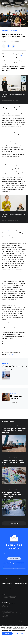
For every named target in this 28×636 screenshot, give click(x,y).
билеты (11, 354)
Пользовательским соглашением (18, 630)
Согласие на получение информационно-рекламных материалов (14, 568)
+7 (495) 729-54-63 (5, 615)
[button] (3, 46)
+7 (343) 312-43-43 (5, 605)
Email (3, 553)
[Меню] (25, 2)
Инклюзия (5, 30)
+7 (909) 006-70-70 (5, 597)
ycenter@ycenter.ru (5, 607)
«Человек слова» (11, 231)
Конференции (13, 30)
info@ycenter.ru (5, 606)
